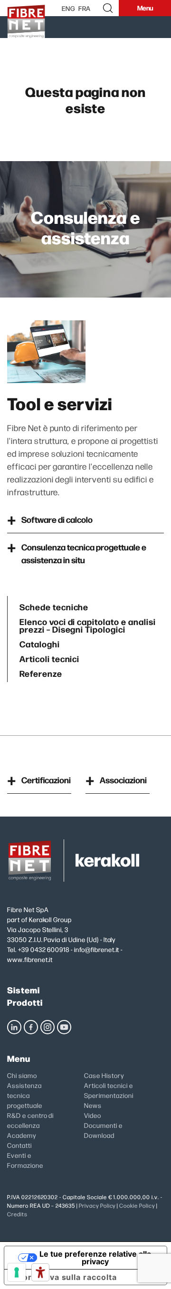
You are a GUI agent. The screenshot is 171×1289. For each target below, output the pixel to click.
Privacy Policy (97, 1205)
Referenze (40, 672)
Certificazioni (46, 780)
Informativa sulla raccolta (64, 1277)
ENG (69, 8)
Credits (17, 1214)
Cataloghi (39, 643)
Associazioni (123, 780)
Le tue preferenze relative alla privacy (95, 1257)
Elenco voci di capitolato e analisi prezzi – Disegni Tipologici (87, 624)
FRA (84, 8)
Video (92, 1115)
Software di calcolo (57, 519)
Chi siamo (22, 1075)
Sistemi (23, 990)
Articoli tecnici (49, 658)
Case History (104, 1075)
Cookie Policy (136, 1205)
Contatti (19, 1145)
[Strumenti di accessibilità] (40, 1272)
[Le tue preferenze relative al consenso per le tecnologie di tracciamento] (17, 1272)
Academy (21, 1135)
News (93, 1105)
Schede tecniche (53, 606)
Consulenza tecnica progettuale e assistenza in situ (83, 553)
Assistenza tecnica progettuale (24, 1095)
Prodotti (25, 1002)
